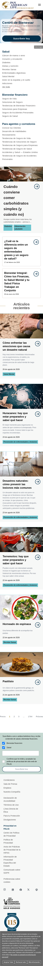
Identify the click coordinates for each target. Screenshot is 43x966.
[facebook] (20, 889)
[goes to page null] (35, 186)
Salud (9, 747)
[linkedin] (12, 889)
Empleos (7, 788)
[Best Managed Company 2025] (21, 904)
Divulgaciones (10, 820)
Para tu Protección (12, 816)
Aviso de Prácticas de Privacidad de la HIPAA (12, 850)
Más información (34, 962)
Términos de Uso (11, 805)
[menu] (39, 5)
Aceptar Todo (8, 962)
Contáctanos (9, 780)
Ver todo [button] (6, 87)
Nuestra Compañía (12, 792)
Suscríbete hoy (21, 38)
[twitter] (28, 889)
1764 (30, 717)
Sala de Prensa (10, 784)
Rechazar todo (21, 962)
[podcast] (36, 889)
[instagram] (5, 889)
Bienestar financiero (14, 743)
